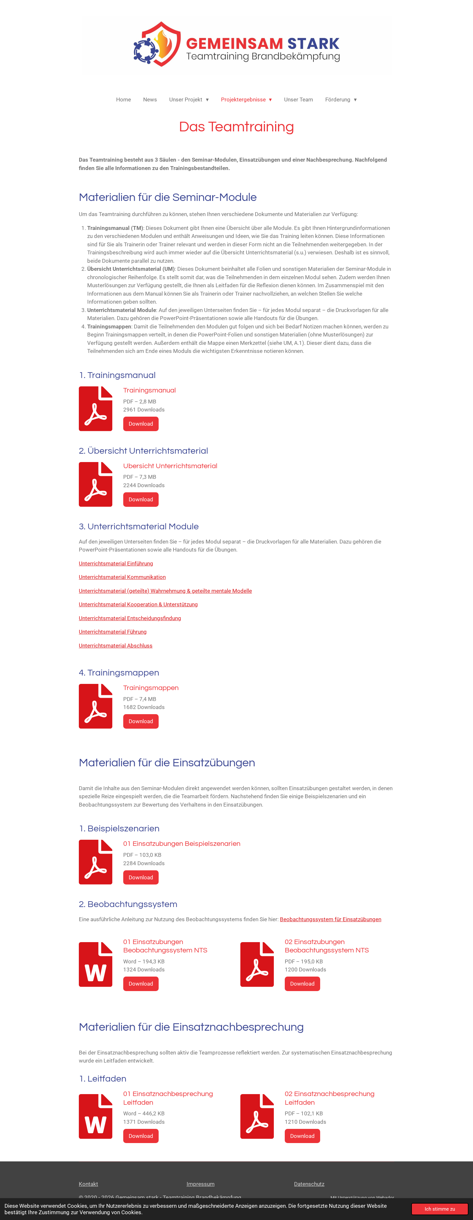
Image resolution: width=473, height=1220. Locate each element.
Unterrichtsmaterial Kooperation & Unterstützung (138, 604)
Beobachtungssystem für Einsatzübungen (330, 919)
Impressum (201, 1184)
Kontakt (88, 1184)
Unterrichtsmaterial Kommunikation (122, 577)
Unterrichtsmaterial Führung (113, 632)
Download (141, 424)
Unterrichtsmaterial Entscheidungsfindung (130, 618)
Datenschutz (309, 1184)
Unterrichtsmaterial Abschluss (116, 645)
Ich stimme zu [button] (440, 1209)
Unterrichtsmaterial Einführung (116, 563)
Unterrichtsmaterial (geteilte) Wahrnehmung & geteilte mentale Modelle (165, 591)
